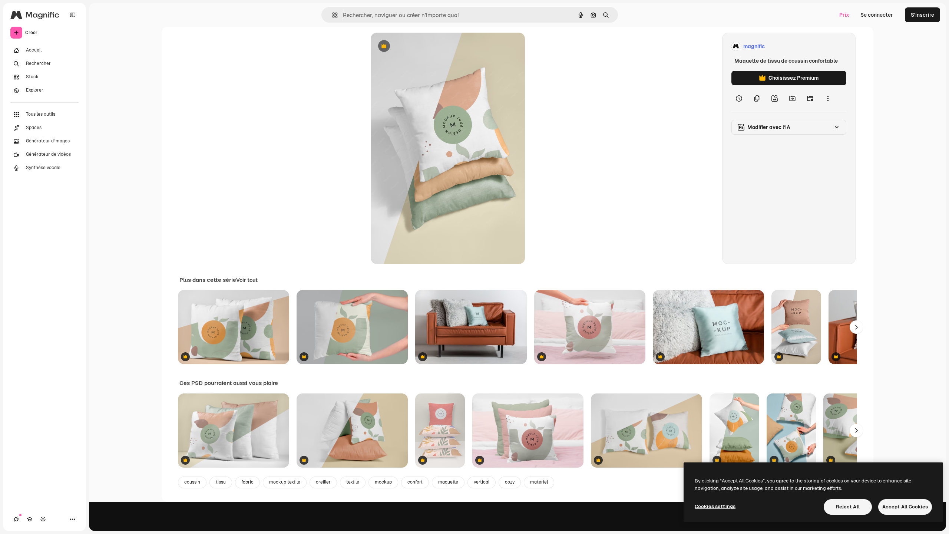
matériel (539, 482)
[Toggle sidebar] (73, 15)
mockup (383, 482)
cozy (510, 482)
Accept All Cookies (905, 507)
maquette (448, 482)
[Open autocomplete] (332, 15)
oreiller (323, 482)
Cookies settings (715, 506)
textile (352, 482)
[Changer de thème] (43, 519)
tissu (221, 482)
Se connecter (876, 14)
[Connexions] (16, 519)
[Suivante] (856, 327)
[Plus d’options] (827, 98)
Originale (419, 46)
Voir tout (247, 280)
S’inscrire (922, 14)
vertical (481, 482)
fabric (247, 482)
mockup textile (284, 482)
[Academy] (30, 519)
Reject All (848, 507)
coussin (192, 482)
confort (415, 482)
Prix (844, 14)
